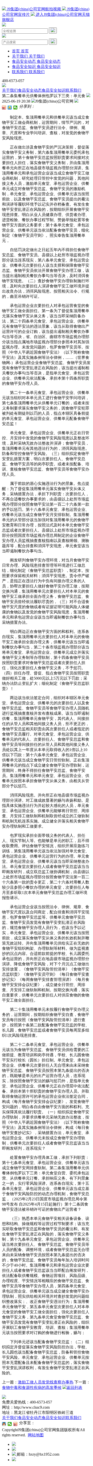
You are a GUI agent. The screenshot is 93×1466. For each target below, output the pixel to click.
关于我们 (10, 90)
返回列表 (74, 1387)
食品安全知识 (53, 90)
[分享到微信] (15, 107)
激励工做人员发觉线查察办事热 (45, 1382)
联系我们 (73, 90)
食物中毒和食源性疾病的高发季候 (32, 1387)
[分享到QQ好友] (4, 1424)
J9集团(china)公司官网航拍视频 (34, 9)
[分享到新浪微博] (4, 107)
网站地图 (36, 1435)
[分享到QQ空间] (10, 107)
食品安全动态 (30, 90)
